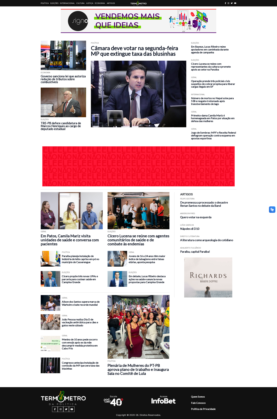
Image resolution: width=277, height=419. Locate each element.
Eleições (54, 3)
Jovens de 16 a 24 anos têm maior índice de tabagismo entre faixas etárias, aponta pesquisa (147, 258)
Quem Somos (198, 396)
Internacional (67, 3)
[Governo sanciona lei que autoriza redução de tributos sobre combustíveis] (63, 55)
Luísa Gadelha (187, 225)
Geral (194, 77)
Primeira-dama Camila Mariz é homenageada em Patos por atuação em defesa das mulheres (213, 118)
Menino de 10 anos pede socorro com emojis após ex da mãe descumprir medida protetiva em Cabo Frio (80, 344)
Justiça (89, 3)
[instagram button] (228, 3)
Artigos (111, 3)
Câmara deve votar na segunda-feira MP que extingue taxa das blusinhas (134, 51)
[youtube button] (235, 3)
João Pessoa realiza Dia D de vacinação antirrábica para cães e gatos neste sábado (80, 322)
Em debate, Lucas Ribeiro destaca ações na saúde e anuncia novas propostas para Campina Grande (147, 279)
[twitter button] (232, 3)
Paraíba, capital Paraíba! (195, 251)
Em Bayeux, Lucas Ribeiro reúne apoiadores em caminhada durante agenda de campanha (210, 49)
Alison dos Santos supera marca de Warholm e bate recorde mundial (81, 303)
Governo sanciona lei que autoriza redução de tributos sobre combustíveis (63, 79)
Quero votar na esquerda (195, 217)
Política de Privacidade (203, 408)
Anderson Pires (187, 213)
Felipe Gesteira (187, 198)
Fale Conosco (198, 402)
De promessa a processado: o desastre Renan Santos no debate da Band (204, 204)
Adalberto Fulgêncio (190, 248)
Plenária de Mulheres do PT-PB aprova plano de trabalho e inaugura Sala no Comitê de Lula (138, 369)
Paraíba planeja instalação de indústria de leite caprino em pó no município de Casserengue (80, 258)
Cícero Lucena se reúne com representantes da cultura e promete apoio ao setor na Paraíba (211, 66)
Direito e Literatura (189, 236)
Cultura (80, 3)
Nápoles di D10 (189, 228)
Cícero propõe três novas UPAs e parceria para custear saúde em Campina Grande (80, 279)
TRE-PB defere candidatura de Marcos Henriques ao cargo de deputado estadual (61, 126)
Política (45, 3)
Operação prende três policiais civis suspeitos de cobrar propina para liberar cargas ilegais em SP (213, 83)
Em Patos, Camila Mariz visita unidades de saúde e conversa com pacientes (70, 239)
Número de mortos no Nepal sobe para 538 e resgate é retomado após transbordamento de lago (212, 101)
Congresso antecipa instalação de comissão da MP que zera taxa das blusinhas (81, 365)
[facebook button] (225, 3)
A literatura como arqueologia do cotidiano (206, 240)
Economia (100, 3)
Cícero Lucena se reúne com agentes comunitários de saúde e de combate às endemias (138, 239)
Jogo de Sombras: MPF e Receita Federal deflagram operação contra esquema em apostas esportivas (213, 135)
